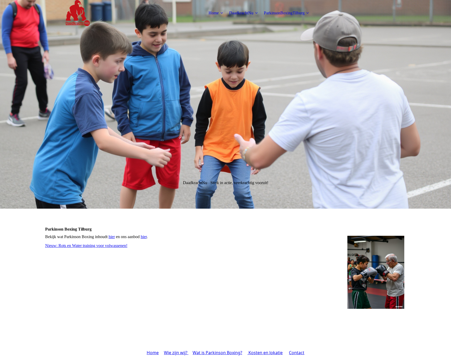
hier (112, 236)
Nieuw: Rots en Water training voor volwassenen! (86, 245)
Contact (296, 352)
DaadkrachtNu (241, 13)
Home (214, 13)
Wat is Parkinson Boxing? (217, 352)
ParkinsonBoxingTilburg (284, 13)
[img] (77, 13)
